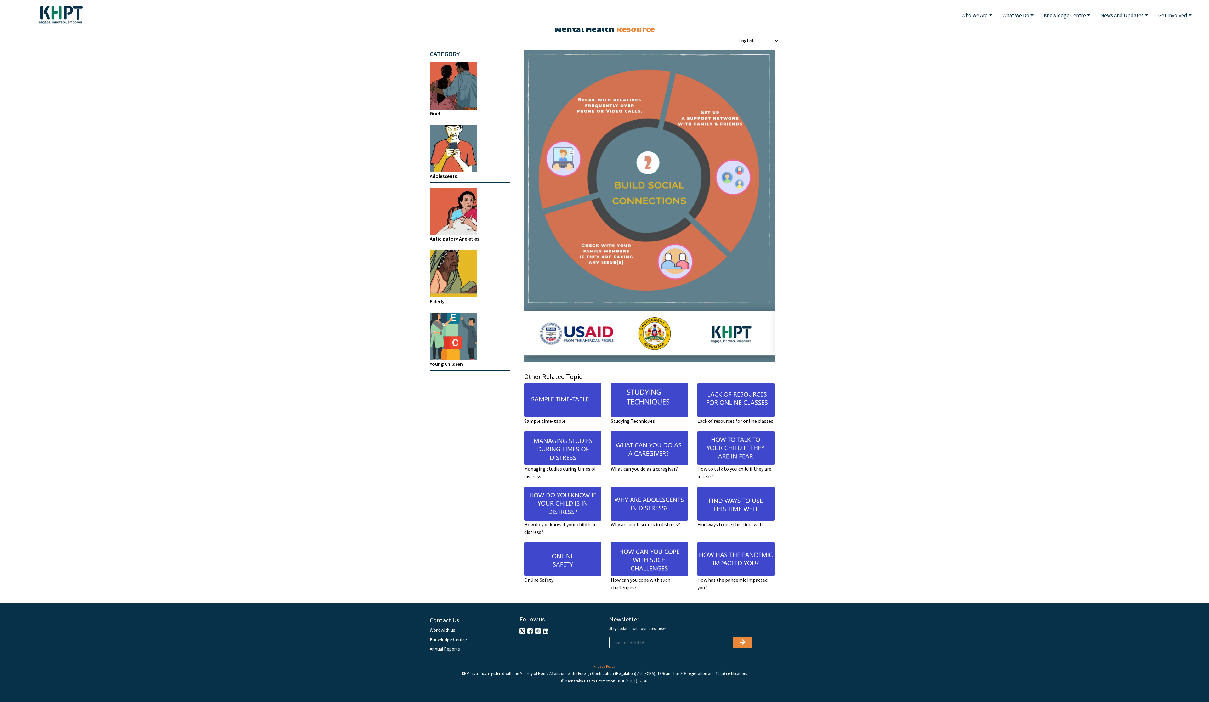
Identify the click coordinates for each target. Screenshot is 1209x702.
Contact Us (444, 620)
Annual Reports (445, 649)
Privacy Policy (604, 666)
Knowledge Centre (448, 640)
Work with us (442, 630)
